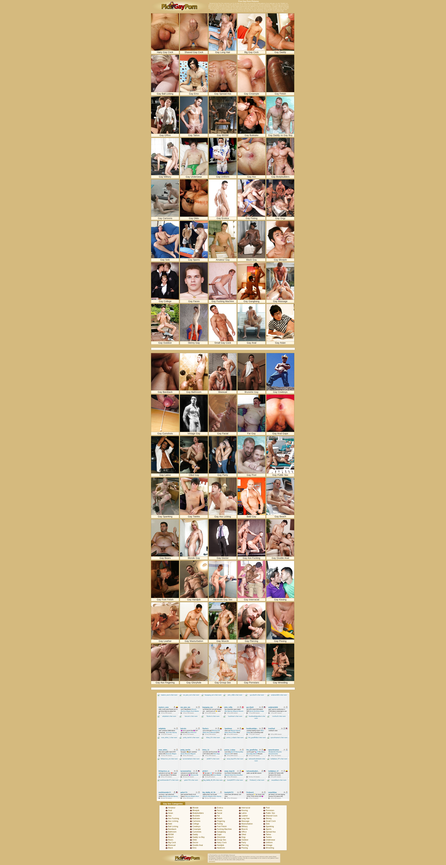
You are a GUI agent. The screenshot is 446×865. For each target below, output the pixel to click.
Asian (170, 813)
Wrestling (270, 848)
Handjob (220, 845)
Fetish (219, 818)
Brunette (196, 816)
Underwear (270, 840)
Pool (268, 808)
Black (170, 848)
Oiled (243, 834)
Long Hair (245, 818)
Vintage (269, 845)
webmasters (212, 861)
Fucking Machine (224, 829)
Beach (171, 837)
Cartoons (196, 821)
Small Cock (271, 821)
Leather (244, 816)
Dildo (194, 840)
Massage (245, 821)
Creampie (196, 829)
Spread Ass (271, 832)
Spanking (270, 826)
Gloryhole (221, 837)
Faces (219, 810)
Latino (244, 813)
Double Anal (197, 845)
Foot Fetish (222, 826)
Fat (218, 816)
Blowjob (195, 810)
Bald (170, 824)
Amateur (171, 808)
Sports (268, 829)
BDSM (171, 834)
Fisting (220, 824)
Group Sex (221, 840)
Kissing (244, 810)
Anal (170, 810)
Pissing (244, 848)
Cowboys (196, 826)
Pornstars (270, 810)
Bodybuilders (198, 813)
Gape (219, 834)
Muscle (244, 829)
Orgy (243, 837)
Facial (219, 813)
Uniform (269, 842)
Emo (194, 848)
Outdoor (244, 840)
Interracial (245, 808)
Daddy (195, 834)
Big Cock (172, 842)
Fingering (221, 821)
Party (243, 842)
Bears (170, 840)
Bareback (172, 829)
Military (244, 826)
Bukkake (196, 818)
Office (244, 832)
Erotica (220, 808)
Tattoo (268, 834)
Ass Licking (173, 821)
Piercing (244, 845)
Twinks (269, 837)
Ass (169, 816)
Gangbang (221, 832)
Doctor (195, 842)
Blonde (195, 808)
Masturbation (247, 824)
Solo (268, 824)
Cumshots (196, 832)
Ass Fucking (173, 818)
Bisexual (171, 845)
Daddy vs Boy (198, 837)
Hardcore (221, 848)
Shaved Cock (271, 816)
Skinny (269, 818)
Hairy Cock (222, 842)
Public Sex (270, 813)
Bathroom (172, 832)
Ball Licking (173, 826)
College (195, 824)
